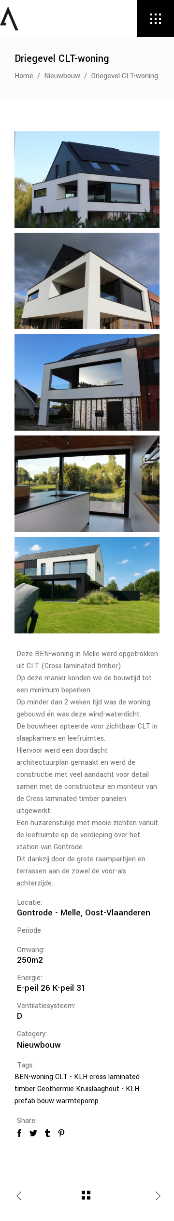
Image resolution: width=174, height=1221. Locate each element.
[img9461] (87, 179)
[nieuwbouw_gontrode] (87, 585)
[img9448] (87, 483)
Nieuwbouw (62, 76)
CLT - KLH (71, 1077)
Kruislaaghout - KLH (107, 1089)
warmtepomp (77, 1101)
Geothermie (55, 1089)
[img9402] (87, 281)
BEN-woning (33, 1077)
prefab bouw (34, 1101)
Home (23, 76)
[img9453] (87, 382)
